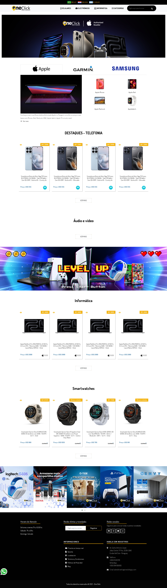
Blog (68, 564)
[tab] (41, 66)
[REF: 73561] (100, 411)
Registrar (93, 525)
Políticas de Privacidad (74, 560)
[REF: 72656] (34, 156)
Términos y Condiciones (75, 556)
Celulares (66, 8)
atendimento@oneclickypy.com (125, 567)
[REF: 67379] (34, 411)
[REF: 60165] (34, 323)
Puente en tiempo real (75, 545)
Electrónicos (83, 8)
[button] (82, 507)
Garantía (70, 549)
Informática (101, 8)
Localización (71, 553)
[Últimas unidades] (67, 411)
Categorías (119, 8)
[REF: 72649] (67, 156)
